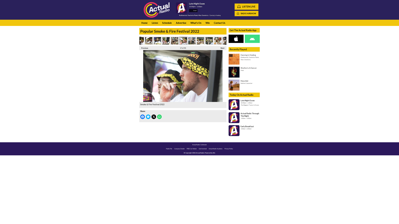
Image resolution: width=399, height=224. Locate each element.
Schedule (167, 22)
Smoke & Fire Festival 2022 (148, 40)
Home (144, 22)
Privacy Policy (229, 149)
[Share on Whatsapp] (159, 116)
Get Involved (203, 149)
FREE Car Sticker (192, 149)
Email (194, 10)
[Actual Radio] (156, 10)
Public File (169, 149)
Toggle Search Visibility (257, 23)
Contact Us (219, 22)
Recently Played (238, 49)
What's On (195, 22)
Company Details (179, 149)
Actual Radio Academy (215, 149)
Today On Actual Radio (241, 94)
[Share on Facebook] (142, 116)
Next (221, 48)
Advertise (181, 22)
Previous (143, 48)
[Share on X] (153, 116)
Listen (155, 22)
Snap (242, 70)
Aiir (214, 153)
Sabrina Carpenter (246, 83)
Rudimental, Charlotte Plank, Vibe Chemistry (193, 15)
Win (208, 22)
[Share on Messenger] (148, 116)
